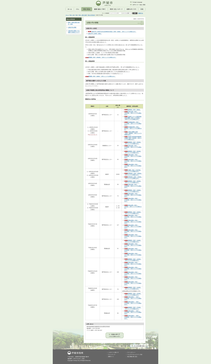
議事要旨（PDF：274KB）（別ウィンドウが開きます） (132, 308)
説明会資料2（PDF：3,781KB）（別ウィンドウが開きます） (132, 200)
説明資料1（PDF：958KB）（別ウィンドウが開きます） (133, 174)
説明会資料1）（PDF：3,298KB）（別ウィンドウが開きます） (132, 298)
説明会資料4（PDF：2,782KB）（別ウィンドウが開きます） (132, 278)
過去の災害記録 (91, 15)
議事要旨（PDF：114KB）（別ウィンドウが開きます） (132, 288)
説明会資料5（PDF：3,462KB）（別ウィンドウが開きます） (132, 236)
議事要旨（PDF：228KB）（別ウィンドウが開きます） (132, 191)
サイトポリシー (131, 352)
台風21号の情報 (72, 27)
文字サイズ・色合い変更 (139, 4)
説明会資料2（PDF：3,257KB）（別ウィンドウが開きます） (132, 161)
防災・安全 (72, 15)
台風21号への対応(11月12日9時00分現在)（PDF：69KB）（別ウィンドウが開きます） (113, 31)
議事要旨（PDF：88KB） (134, 109)
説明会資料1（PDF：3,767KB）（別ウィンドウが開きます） (132, 245)
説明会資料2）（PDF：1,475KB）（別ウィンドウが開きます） (132, 303)
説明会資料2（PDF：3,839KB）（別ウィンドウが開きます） (132, 222)
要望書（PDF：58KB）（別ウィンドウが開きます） (102, 76)
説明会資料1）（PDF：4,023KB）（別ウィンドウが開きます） (132, 312)
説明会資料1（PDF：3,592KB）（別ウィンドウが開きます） (132, 156)
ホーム (67, 15)
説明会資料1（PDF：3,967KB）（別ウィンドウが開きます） (132, 217)
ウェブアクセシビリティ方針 (134, 354)
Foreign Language (137, 2)
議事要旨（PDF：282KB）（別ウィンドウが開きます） (132, 152)
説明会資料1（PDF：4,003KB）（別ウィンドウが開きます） (132, 264)
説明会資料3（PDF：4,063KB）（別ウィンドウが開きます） (132, 226)
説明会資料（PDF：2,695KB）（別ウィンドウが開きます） (132, 186)
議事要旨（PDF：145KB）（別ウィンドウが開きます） (132, 259)
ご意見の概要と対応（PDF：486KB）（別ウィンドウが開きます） (133, 133)
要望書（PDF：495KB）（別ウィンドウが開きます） (102, 57)
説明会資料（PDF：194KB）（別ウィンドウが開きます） (133, 207)
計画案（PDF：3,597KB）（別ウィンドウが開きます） (132, 170)
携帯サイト (111, 356)
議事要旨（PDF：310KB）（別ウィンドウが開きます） (132, 294)
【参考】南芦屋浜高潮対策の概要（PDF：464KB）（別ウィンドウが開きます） (133, 138)
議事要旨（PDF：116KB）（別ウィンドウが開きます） (132, 241)
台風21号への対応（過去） (95, 33)
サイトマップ (111, 354)
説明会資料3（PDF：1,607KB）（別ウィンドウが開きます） (132, 166)
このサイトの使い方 (113, 352)
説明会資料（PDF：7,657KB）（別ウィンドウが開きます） (132, 113)
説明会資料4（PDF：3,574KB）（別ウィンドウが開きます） (132, 231)
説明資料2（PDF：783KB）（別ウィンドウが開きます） (133, 177)
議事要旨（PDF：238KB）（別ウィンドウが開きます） (132, 212)
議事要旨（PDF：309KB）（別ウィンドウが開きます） (132, 181)
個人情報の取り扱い (132, 356)
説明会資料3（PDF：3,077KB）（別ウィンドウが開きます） (132, 255)
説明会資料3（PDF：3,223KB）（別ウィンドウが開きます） (132, 274)
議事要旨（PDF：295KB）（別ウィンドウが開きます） (132, 143)
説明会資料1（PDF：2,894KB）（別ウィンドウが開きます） (132, 195)
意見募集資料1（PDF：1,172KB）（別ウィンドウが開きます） (132, 124)
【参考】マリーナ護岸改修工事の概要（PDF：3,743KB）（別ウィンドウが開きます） (132, 118)
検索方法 (140, 13)
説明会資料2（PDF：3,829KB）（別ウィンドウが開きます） (132, 269)
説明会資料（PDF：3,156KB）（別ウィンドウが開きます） (132, 147)
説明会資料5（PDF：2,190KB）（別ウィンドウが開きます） (132, 283)
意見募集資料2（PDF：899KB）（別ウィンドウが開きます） (133, 128)
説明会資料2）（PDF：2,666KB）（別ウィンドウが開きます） (132, 317)
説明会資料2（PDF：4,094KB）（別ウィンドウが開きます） (132, 250)
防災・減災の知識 (83, 15)
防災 (77, 15)
